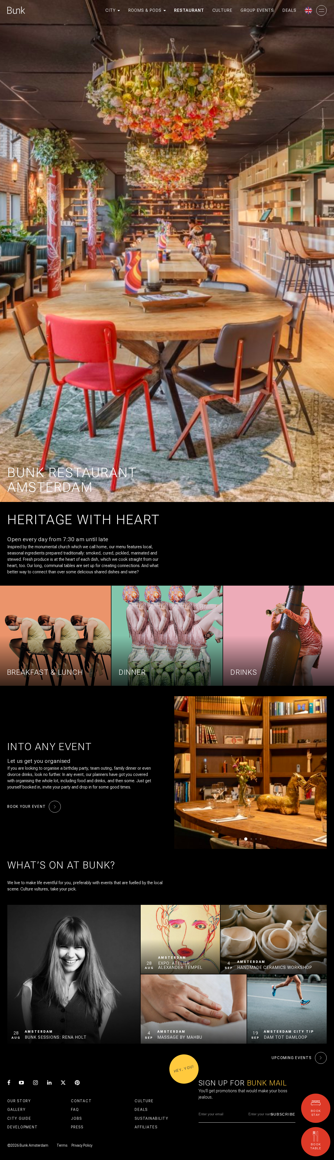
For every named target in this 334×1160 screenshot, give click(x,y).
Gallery (16, 1109)
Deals (141, 1109)
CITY (110, 10)
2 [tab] (245, 839)
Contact (81, 1101)
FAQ (75, 1109)
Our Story (19, 1101)
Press (77, 1127)
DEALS (289, 10)
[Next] (308, 772)
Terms (62, 1145)
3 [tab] (250, 839)
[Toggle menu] (321, 10)
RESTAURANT (189, 10)
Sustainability (152, 1118)
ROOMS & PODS (145, 10)
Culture (144, 1101)
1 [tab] (240, 839)
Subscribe (283, 1114)
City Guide (19, 1118)
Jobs (76, 1118)
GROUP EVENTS (257, 10)
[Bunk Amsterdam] (16, 10)
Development (22, 1127)
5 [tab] (260, 839)
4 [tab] (256, 839)
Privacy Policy (81, 1145)
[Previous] (193, 772)
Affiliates (146, 1127)
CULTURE (222, 10)
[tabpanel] (250, 772)
